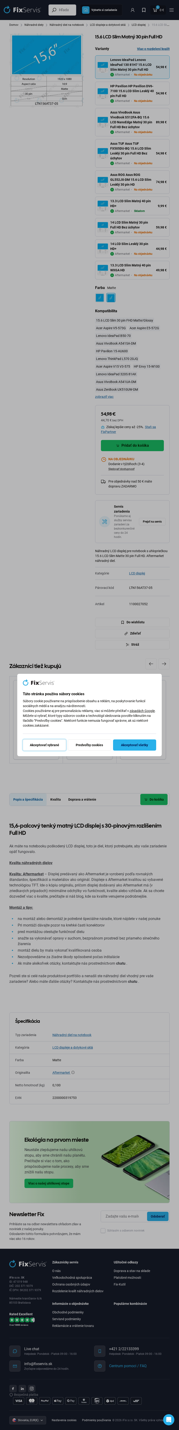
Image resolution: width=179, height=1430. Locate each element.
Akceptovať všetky (134, 745)
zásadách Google (142, 711)
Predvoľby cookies (89, 745)
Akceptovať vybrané (44, 745)
